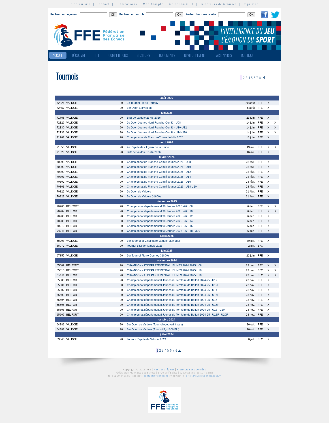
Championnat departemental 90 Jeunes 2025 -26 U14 (160, 221)
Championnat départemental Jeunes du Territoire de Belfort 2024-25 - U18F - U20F (177, 314)
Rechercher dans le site (201, 14)
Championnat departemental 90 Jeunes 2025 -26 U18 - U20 (163, 231)
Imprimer (250, 4)
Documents (167, 55)
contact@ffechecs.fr (156, 375)
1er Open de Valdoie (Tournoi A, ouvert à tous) (155, 324)
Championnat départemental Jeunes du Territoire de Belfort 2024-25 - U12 (172, 280)
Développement (195, 55)
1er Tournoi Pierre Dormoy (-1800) (148, 255)
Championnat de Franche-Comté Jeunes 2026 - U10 (159, 167)
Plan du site (80, 4)
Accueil (58, 55)
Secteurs (143, 55)
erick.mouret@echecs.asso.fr (203, 375)
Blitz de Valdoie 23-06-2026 (144, 117)
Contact (103, 4)
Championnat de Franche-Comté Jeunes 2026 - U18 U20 (162, 186)
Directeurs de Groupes (218, 4)
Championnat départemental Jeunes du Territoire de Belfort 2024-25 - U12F (173, 285)
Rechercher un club (131, 14)
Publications (126, 4)
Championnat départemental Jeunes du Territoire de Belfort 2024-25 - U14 (172, 290)
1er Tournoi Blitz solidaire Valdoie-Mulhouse (154, 240)
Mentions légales (164, 369)
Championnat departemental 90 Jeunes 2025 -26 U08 (160, 206)
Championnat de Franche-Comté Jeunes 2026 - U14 (159, 176)
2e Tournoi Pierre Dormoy (142, 103)
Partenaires (223, 55)
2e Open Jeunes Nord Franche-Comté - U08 (154, 122)
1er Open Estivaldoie (139, 107)
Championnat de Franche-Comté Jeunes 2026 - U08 (159, 162)
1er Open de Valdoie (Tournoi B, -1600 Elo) (153, 329)
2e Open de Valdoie (139, 191)
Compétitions (118, 55)
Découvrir (79, 55)
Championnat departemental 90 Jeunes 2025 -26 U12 (160, 216)
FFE (98, 55)
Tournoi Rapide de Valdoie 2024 (146, 339)
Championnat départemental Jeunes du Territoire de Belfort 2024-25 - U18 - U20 (176, 309)
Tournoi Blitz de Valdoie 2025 (144, 245)
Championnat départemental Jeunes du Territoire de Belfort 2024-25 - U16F (173, 304)
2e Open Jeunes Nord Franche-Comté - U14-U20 (157, 132)
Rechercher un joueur (64, 14)
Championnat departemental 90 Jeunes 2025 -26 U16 (160, 226)
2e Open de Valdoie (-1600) (144, 196)
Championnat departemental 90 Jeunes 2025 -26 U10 (160, 211)
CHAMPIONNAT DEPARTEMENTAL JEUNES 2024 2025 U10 (164, 270)
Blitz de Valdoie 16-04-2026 (144, 152)
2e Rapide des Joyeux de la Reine (148, 147)
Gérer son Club (181, 4)
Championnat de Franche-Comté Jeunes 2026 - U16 (159, 181)
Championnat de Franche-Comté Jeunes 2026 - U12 (159, 171)
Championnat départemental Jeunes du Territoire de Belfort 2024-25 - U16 (172, 299)
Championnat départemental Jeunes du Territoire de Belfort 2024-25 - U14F (173, 295)
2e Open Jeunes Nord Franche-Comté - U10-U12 (157, 127)
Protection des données (191, 369)
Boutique (247, 55)
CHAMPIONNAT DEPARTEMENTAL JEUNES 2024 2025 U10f (164, 275)
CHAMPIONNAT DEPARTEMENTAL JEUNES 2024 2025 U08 (164, 265)
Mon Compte (153, 4)
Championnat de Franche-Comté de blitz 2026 (155, 137)
